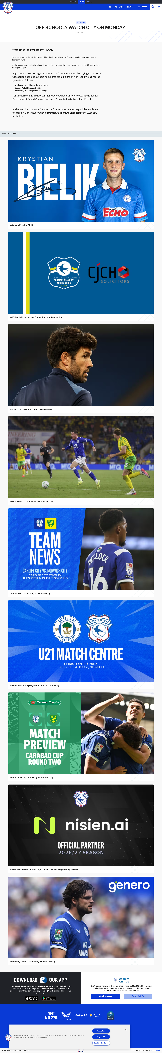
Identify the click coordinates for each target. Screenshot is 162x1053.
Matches (119, 6)
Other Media (155, 1050)
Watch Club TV (138, 996)
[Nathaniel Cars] (81, 1015)
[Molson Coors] (96, 1015)
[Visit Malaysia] (51, 1015)
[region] (69, 1037)
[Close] (125, 1029)
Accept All (101, 1031)
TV (110, 6)
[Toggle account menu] (159, 7)
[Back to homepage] (7, 8)
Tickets (73, 2)
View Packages (105, 996)
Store (89, 2)
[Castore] (66, 1016)
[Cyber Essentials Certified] (110, 1016)
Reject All (101, 1037)
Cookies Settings (101, 1043)
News (130, 6)
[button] (8, 1037)
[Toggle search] (153, 7)
